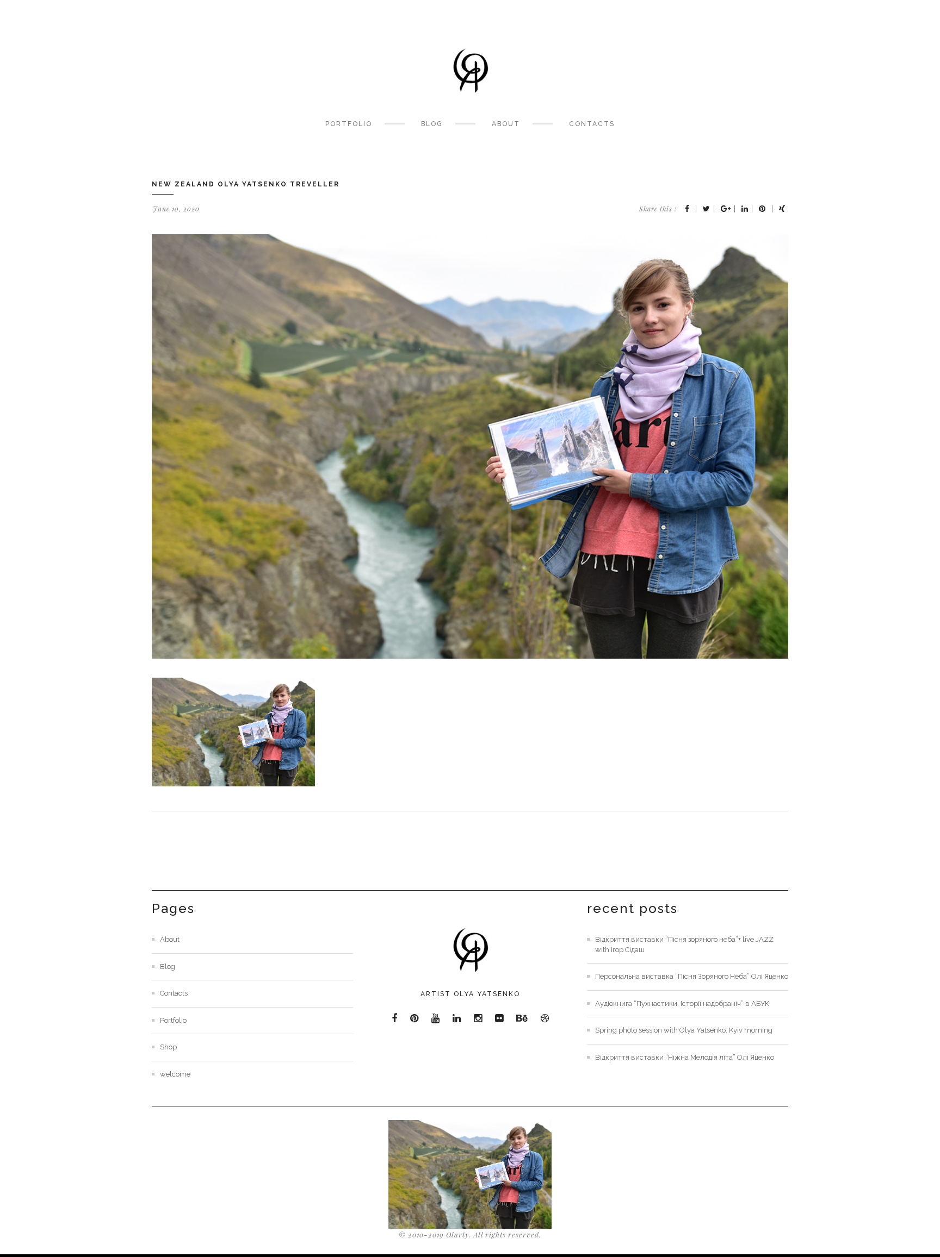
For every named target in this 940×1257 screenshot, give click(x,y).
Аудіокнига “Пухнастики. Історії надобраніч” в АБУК (682, 1003)
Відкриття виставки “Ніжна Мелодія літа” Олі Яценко (684, 1057)
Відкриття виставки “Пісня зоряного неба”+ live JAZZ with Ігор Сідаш (684, 944)
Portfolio (348, 124)
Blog (432, 124)
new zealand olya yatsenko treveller (245, 184)
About (506, 124)
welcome (175, 1074)
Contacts (592, 124)
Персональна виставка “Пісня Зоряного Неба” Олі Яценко (691, 976)
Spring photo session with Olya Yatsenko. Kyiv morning (683, 1030)
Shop (168, 1047)
